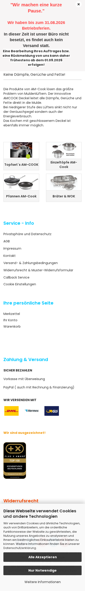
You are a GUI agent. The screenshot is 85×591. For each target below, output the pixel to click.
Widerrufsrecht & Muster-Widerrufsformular (38, 270)
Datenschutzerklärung (19, 548)
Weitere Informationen (42, 582)
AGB (6, 241)
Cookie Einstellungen (19, 284)
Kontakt (9, 255)
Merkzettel (11, 314)
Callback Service (16, 277)
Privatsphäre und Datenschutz (27, 234)
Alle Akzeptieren (42, 557)
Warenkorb (12, 326)
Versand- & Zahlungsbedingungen (30, 263)
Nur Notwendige (42, 570)
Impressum (12, 248)
